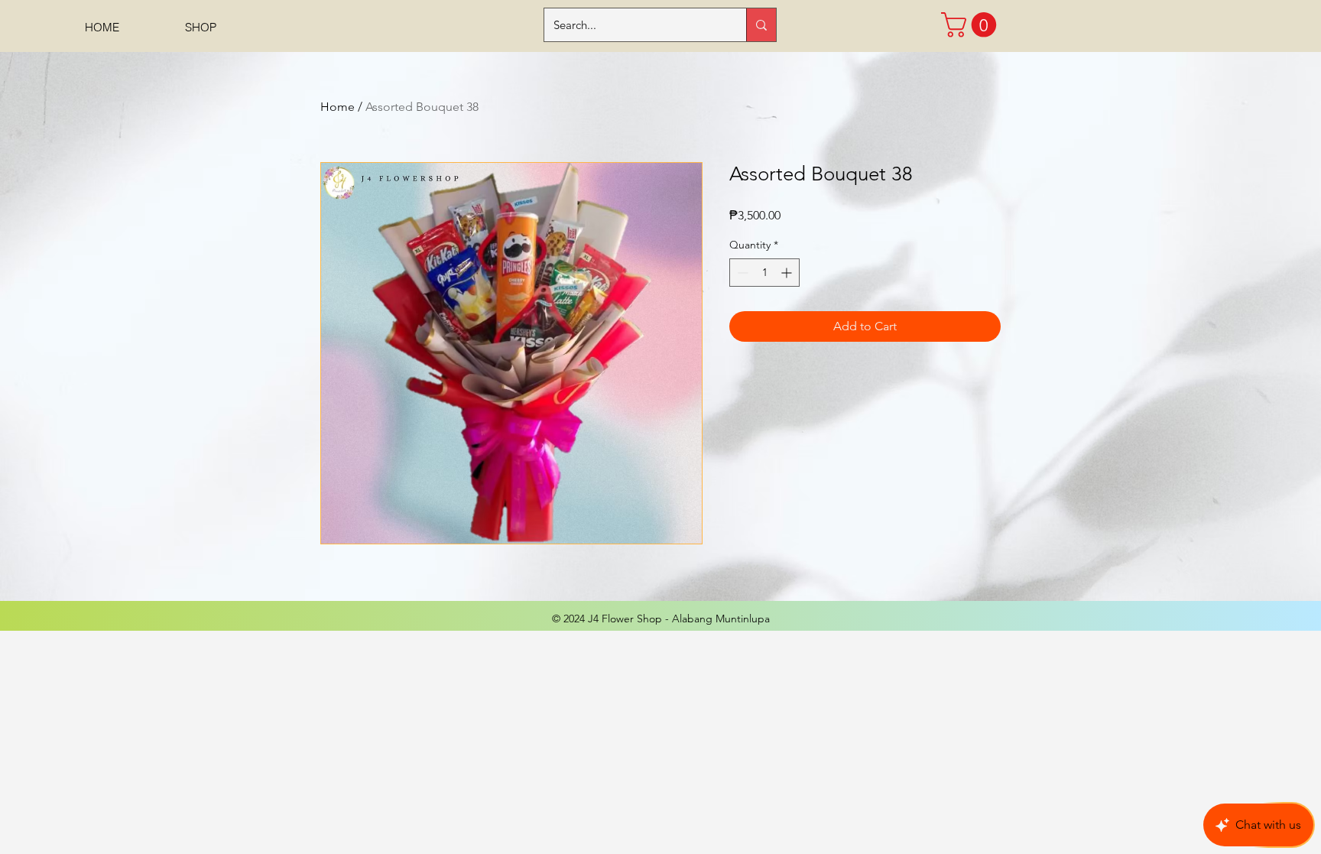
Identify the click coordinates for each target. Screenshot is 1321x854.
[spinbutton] (764, 272)
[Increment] (787, 272)
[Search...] (761, 24)
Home (337, 106)
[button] (971, 24)
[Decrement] (741, 272)
